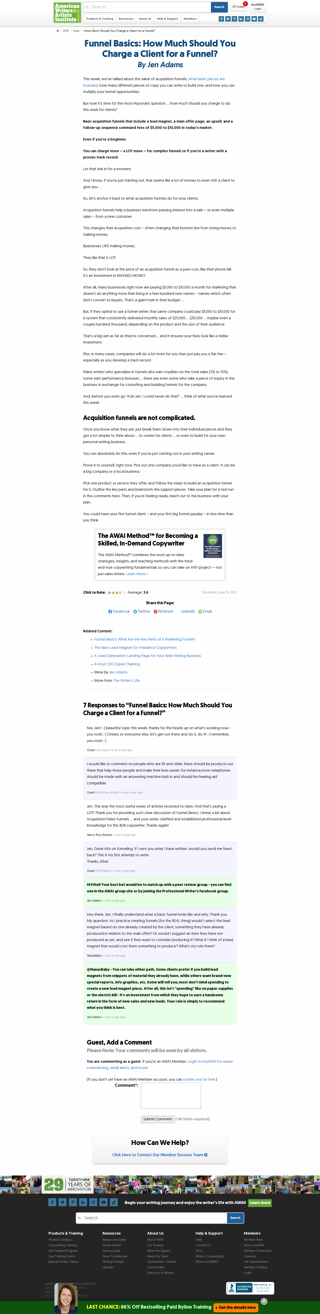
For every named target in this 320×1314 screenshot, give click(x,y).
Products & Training (99, 19)
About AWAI (155, 1240)
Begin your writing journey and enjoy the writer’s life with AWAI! (197, 1202)
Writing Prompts (113, 1262)
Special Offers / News (63, 1262)
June (76, 31)
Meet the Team (157, 1256)
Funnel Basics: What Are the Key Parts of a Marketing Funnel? (144, 639)
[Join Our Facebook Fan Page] (221, 19)
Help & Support (167, 19)
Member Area (253, 1240)
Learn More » (137, 574)
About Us (145, 19)
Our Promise (155, 1245)
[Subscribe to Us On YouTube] (254, 19)
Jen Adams (118, 672)
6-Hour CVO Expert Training (117, 664)
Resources (126, 19)
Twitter (144, 611)
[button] (238, 7)
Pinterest (165, 611)
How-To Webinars (115, 1256)
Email (207, 611)
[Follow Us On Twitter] (228, 19)
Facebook (121, 611)
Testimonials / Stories (161, 1262)
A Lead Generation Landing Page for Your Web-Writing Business (147, 655)
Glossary (108, 1267)
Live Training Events (62, 1256)
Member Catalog (255, 1267)
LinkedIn (188, 611)
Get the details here (237, 1307)
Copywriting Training (63, 1245)
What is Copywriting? (210, 1256)
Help (199, 1240)
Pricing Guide (111, 1251)
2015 (66, 31)
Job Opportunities (256, 1262)
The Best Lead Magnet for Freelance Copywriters (135, 647)
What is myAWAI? (207, 1262)
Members (190, 19)
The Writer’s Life (126, 680)
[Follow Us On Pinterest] (234, 19)
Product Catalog (60, 1240)
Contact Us (203, 1245)
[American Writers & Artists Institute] (67, 12)
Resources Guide (114, 1240)
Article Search (112, 1245)
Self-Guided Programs (63, 1251)
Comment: (126, 1085)
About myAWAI (254, 1245)
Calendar (250, 1256)
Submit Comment (157, 1119)
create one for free (199, 1079)
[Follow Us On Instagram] (247, 19)
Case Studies (156, 1267)
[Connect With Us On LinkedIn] (241, 19)
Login (247, 1273)
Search (219, 7)
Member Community (257, 1251)
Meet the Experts (159, 1251)
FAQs (199, 1251)
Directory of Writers (160, 1273)
